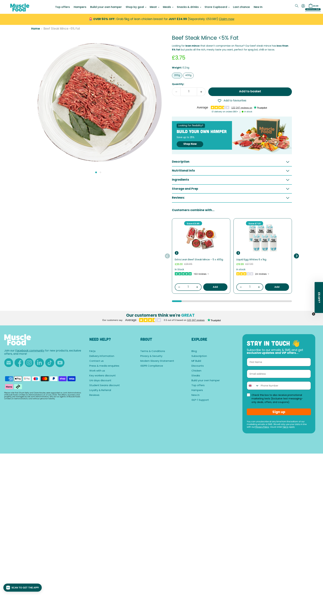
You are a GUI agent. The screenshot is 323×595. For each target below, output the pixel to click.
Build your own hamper (106, 7)
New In (258, 7)
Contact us (96, 361)
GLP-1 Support (200, 400)
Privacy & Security (151, 356)
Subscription (199, 356)
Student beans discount (104, 385)
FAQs (92, 351)
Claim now (226, 19)
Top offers (62, 7)
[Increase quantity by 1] (201, 91)
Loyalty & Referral (100, 390)
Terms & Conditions (152, 351)
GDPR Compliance (151, 366)
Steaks (195, 376)
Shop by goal (135, 7)
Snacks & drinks (188, 7)
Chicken (196, 371)
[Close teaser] (313, 314)
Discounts (197, 366)
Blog (194, 351)
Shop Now (190, 144)
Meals (167, 7)
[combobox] (253, 386)
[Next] (296, 256)
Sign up (278, 412)
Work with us (97, 371)
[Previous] (168, 256)
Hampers (80, 7)
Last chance (241, 7)
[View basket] (310, 6)
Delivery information (101, 356)
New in (195, 395)
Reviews (94, 395)
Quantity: (178, 84)
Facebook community (29, 350)
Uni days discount (100, 380)
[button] (22, 588)
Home (35, 28)
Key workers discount (102, 376)
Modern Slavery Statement (157, 361)
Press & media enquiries (104, 366)
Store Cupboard (216, 7)
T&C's (285, 427)
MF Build (196, 361)
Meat (153, 7)
